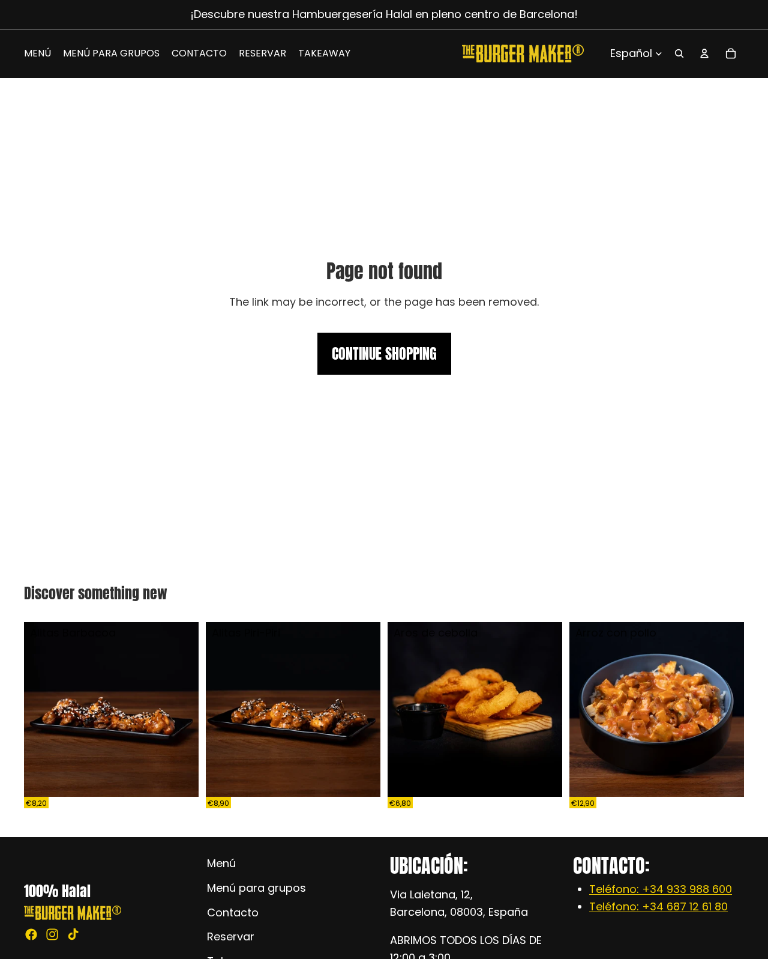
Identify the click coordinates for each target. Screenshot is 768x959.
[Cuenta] (704, 53)
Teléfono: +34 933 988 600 (660, 889)
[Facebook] (31, 934)
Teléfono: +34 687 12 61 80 (658, 906)
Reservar (230, 936)
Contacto (233, 911)
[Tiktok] (73, 934)
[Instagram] (52, 934)
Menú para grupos (256, 887)
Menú (221, 863)
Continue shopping (384, 354)
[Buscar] (679, 53)
